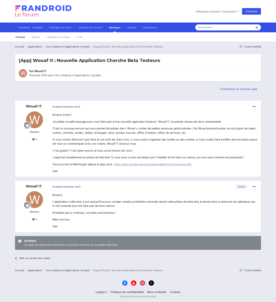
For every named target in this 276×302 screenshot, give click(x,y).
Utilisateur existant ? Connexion (216, 11)
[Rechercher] (257, 27)
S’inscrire (251, 11)
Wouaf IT (40, 71)
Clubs (79, 37)
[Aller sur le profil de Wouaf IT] (23, 73)
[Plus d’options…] (254, 106)
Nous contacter (156, 292)
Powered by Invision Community (138, 296)
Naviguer (114, 27)
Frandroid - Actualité (30, 27)
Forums (20, 37)
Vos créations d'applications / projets (78, 75)
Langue (101, 292)
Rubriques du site (60, 27)
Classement (149, 27)
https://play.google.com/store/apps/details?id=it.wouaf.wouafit (153, 164)
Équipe (36, 37)
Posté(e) (66, 106)
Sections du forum (90, 27)
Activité (131, 27)
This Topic (242, 27)
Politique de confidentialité (127, 292)
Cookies (175, 292)
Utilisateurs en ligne (58, 37)
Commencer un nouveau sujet (238, 89)
